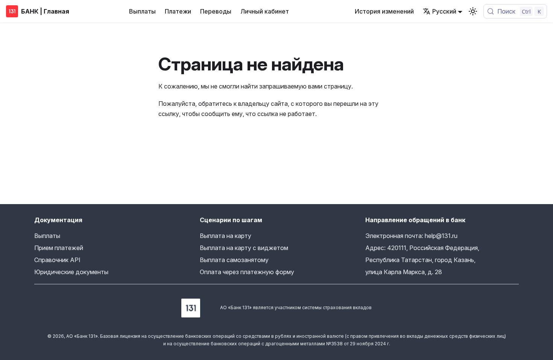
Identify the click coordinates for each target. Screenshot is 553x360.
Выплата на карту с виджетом (244, 248)
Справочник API (57, 260)
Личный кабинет (264, 11)
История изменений (384, 11)
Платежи (178, 11)
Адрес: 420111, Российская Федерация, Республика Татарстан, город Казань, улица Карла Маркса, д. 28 (422, 260)
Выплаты (142, 11)
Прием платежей (58, 248)
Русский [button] (444, 11)
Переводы (215, 11)
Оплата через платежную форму (247, 272)
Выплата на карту (225, 235)
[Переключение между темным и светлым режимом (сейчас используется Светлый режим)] (473, 11)
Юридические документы (71, 272)
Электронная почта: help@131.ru (411, 235)
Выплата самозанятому (234, 260)
